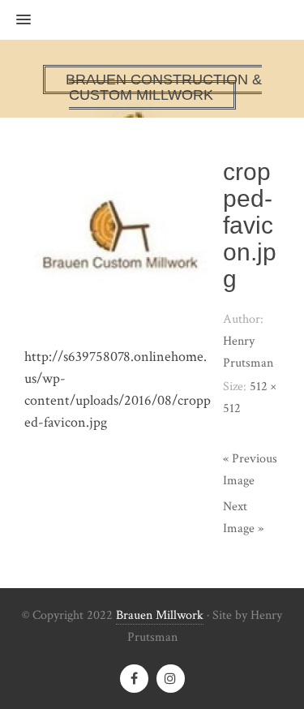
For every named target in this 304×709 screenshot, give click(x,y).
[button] (15, 20)
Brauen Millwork (159, 615)
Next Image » (243, 517)
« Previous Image (250, 469)
